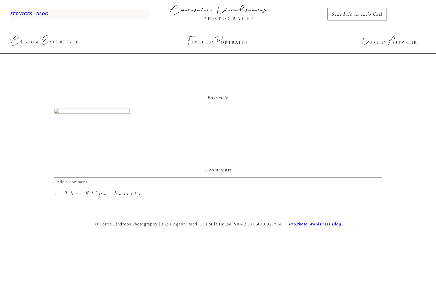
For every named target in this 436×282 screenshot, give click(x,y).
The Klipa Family (103, 193)
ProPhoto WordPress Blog (315, 224)
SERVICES (21, 13)
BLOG (42, 13)
